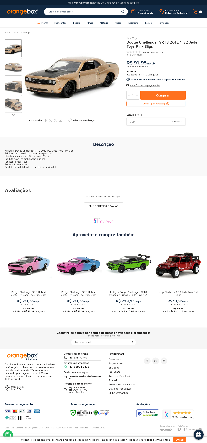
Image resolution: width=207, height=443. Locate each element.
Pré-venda (114, 371)
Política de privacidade (122, 384)
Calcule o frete (134, 115)
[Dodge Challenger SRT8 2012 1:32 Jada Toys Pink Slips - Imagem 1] (13, 48)
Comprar (163, 95)
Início (7, 32)
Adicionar (34, 288)
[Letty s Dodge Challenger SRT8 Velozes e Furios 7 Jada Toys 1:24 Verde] (128, 277)
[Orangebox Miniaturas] (22, 12)
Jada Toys (131, 38)
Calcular (177, 121)
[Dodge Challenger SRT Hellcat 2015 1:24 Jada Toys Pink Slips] (28, 277)
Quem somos (116, 359)
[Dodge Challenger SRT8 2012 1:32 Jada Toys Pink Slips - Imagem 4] (13, 104)
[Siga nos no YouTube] (155, 361)
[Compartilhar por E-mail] (60, 120)
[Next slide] (13, 114)
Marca (17, 32)
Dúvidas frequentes (120, 388)
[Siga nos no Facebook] (147, 361)
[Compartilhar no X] (55, 120)
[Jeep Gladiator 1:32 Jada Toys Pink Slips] (178, 277)
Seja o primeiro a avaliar (103, 205)
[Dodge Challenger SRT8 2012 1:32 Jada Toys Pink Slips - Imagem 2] (13, 67)
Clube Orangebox (119, 392)
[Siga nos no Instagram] (164, 361)
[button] (13, 48)
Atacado (113, 380)
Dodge (26, 32)
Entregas (114, 367)
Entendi (180, 439)
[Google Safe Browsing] (101, 412)
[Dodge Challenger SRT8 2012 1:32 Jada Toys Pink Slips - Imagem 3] (13, 85)
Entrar (169, 13)
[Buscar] (123, 11)
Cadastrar (182, 13)
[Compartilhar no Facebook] (45, 120)
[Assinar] (132, 342)
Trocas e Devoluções (120, 376)
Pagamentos (116, 363)
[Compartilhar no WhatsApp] (50, 120)
